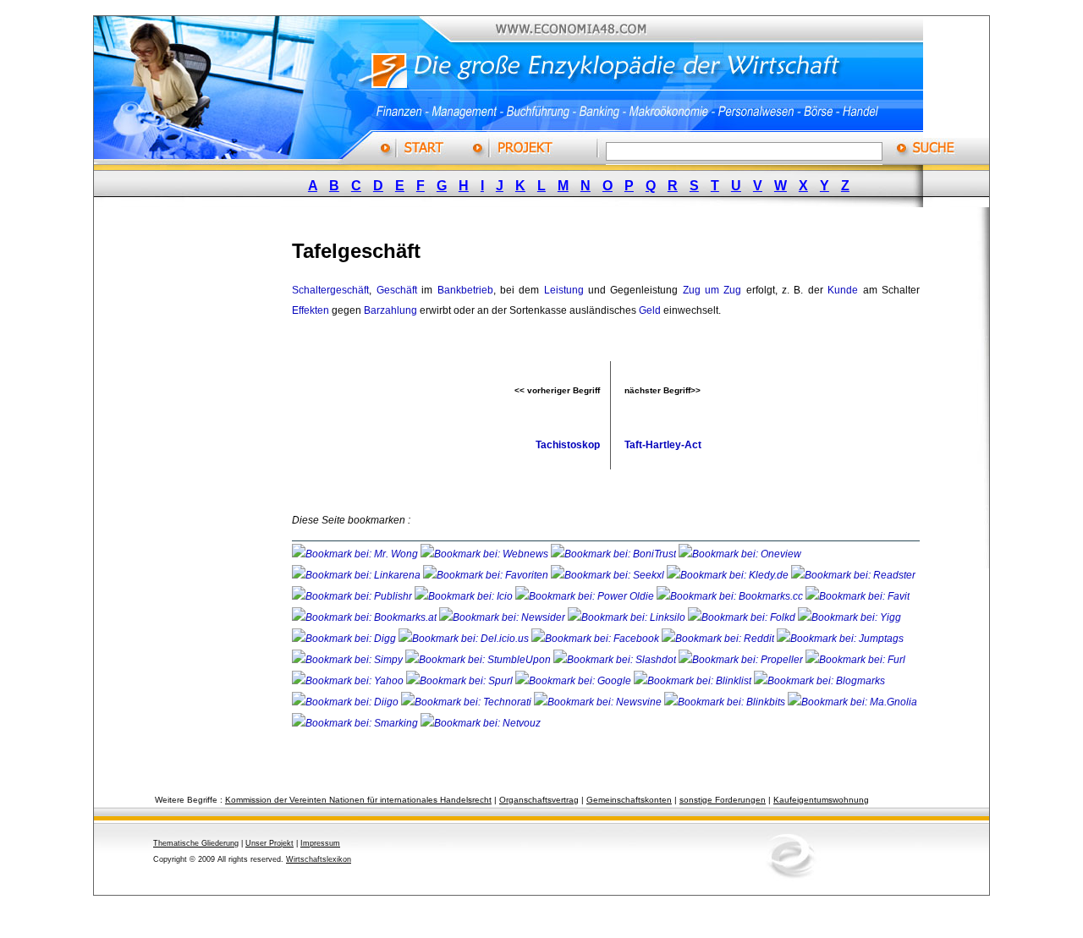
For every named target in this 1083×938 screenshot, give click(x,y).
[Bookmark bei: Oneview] (740, 554)
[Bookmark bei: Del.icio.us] (465, 639)
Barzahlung (390, 310)
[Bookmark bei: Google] (574, 681)
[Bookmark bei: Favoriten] (487, 575)
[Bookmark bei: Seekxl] (609, 575)
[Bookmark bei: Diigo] (346, 702)
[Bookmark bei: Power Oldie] (586, 596)
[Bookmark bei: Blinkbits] (726, 702)
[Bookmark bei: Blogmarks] (819, 681)
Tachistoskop (568, 445)
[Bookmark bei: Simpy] (348, 660)
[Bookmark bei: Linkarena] (357, 575)
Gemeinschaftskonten (629, 799)
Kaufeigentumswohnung (821, 799)
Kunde (842, 290)
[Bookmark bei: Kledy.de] (729, 575)
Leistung (564, 290)
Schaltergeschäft (330, 290)
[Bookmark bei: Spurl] (460, 681)
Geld (650, 310)
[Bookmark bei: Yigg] (849, 617)
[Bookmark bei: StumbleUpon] (479, 660)
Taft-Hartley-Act (662, 445)
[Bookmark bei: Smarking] (356, 723)
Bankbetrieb (465, 290)
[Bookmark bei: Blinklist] (694, 681)
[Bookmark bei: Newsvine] (599, 702)
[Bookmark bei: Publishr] (353, 596)
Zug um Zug (712, 290)
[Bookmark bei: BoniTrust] (615, 554)
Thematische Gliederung (196, 843)
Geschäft (397, 290)
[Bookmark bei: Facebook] (596, 639)
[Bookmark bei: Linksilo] (626, 617)
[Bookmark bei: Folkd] (743, 617)
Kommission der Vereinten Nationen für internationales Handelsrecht (358, 799)
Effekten (310, 310)
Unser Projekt (269, 843)
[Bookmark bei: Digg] (345, 639)
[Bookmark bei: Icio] (465, 596)
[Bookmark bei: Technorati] (467, 702)
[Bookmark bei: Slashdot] (616, 660)
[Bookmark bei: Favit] (857, 596)
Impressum (320, 843)
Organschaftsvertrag (539, 799)
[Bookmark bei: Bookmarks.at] (365, 617)
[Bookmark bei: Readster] (853, 575)
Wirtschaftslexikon (318, 859)
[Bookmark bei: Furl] (855, 660)
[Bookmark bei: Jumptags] (840, 639)
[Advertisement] (207, 476)
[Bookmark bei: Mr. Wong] (356, 554)
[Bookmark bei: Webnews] (486, 554)
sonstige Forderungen (722, 799)
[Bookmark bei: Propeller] (742, 660)
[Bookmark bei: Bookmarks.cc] (731, 596)
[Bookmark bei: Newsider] (503, 617)
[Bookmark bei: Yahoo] (349, 681)
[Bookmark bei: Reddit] (719, 639)
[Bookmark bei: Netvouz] (481, 723)
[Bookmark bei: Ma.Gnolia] (852, 702)
